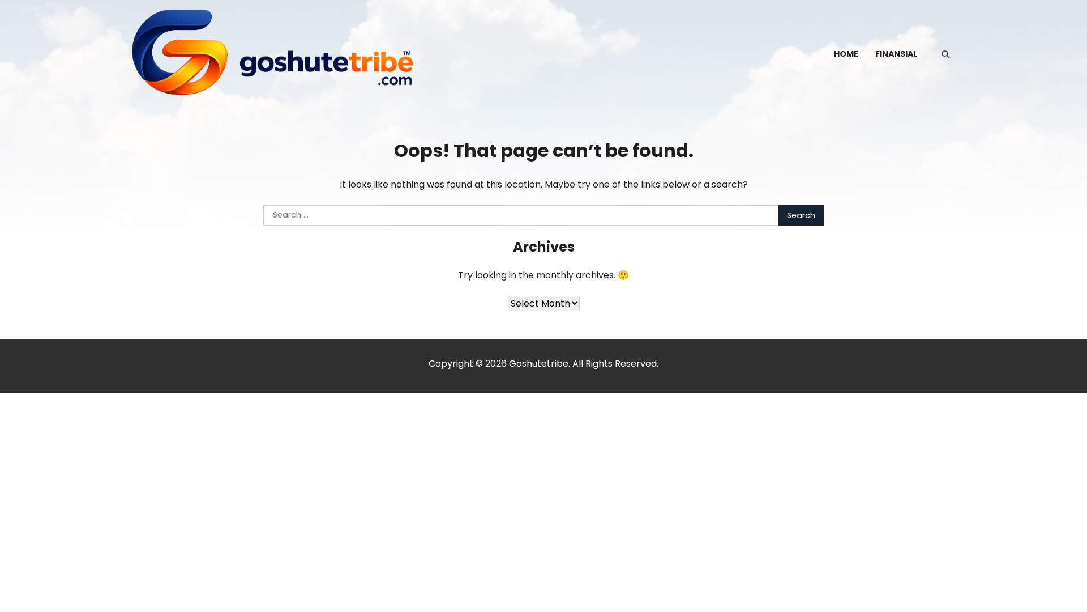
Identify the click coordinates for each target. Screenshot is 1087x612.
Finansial (896, 54)
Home (846, 54)
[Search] (945, 54)
